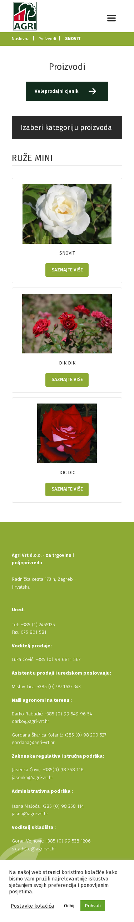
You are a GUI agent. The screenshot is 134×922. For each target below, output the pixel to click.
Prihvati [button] (93, 905)
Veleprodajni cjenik (56, 91)
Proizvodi (47, 38)
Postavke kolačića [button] (32, 906)
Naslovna (21, 38)
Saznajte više (67, 270)
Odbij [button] (69, 905)
